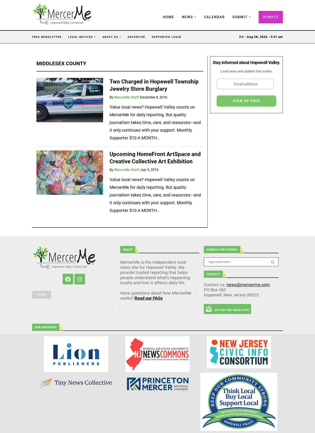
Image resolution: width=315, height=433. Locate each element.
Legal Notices (80, 37)
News (187, 17)
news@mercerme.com (248, 284)
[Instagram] (79, 279)
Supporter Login (166, 37)
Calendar (214, 17)
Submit (240, 17)
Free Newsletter (47, 37)
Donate (271, 17)
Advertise (136, 37)
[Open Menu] (158, 13)
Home (168, 17)
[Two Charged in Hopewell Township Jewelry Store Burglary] (69, 100)
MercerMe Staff (126, 97)
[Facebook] (68, 279)
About (128, 249)
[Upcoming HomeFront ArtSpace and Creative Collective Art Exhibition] (69, 172)
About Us (110, 37)
